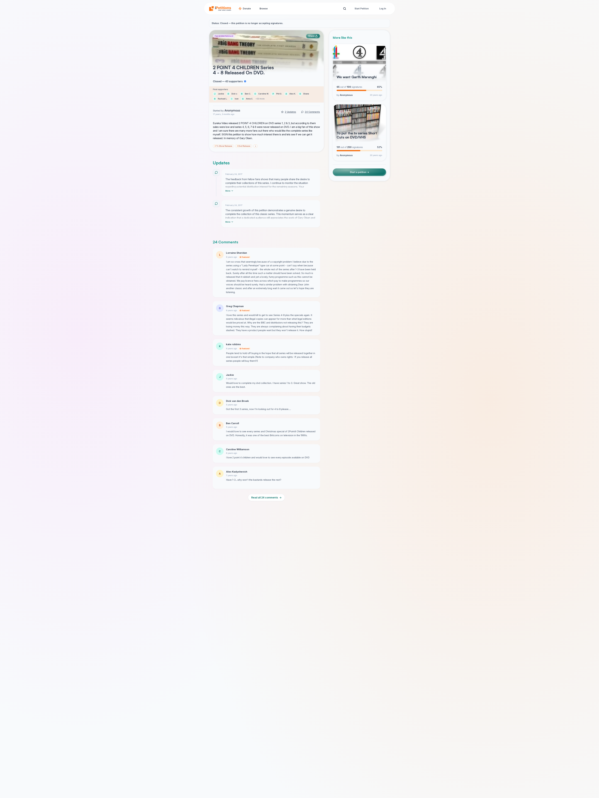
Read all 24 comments (266, 497)
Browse (264, 8)
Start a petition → (359, 172)
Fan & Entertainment (224, 36)
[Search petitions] (344, 8)
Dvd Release (243, 146)
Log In (382, 8)
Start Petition (362, 8)
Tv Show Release (223, 146)
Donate (247, 8)
